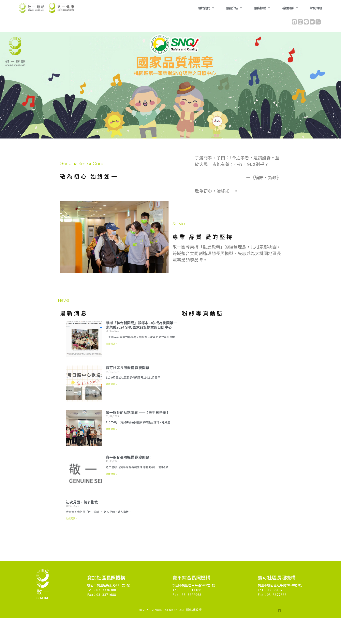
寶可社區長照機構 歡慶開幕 (127, 367)
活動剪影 (288, 8)
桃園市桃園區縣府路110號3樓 (108, 585)
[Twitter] (312, 21)
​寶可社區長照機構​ (277, 577)
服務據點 (260, 8)
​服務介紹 (232, 8)
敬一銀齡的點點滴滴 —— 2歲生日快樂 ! (137, 412)
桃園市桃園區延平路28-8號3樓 (280, 585)
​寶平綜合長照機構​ (191, 577)
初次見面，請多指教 (82, 501)
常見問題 (316, 8)
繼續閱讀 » (111, 343)
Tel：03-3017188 (186, 590)
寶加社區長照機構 (106, 577)
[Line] (306, 21)
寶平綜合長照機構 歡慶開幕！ (129, 457)
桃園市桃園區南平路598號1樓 (193, 585)
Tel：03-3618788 (272, 590)
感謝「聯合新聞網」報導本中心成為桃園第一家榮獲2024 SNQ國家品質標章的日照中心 (141, 325)
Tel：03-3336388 (101, 590)
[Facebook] (294, 21)
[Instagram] (300, 21)
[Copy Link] (318, 21)
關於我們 (204, 8)
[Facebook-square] (279, 610)
